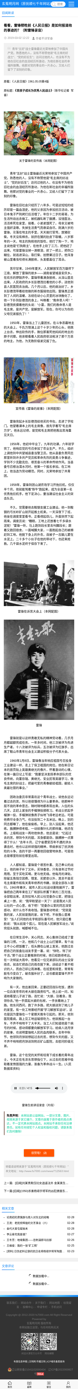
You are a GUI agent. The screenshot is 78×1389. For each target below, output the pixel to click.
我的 (68, 1387)
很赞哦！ (37, 1152)
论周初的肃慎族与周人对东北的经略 (28, 1217)
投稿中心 (28, 1306)
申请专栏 (42, 1306)
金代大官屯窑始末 (17, 1228)
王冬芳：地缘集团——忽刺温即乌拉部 (29, 1239)
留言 (49, 1387)
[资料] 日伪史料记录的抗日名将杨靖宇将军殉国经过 (36, 1251)
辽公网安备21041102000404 (29, 1369)
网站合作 (26, 1302)
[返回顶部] (70, 1246)
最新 (29, 1387)
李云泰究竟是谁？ (17, 1234)
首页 (10, 1387)
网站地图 (54, 1302)
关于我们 (40, 1302)
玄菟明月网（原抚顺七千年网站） (27, 4)
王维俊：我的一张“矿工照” (22, 1245)
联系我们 (12, 1302)
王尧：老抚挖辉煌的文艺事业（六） (28, 1222)
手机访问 (56, 1306)
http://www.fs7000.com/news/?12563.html (44, 1171)
